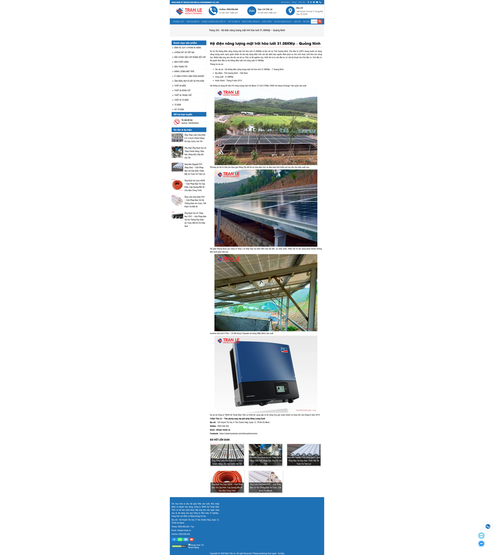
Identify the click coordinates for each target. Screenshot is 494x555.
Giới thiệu (285, 2)
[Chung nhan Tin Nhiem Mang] (196, 546)
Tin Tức (306, 21)
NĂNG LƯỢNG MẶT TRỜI (184, 71)
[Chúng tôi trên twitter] (314, 2)
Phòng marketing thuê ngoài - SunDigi (268, 553)
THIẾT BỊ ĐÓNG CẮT (182, 90)
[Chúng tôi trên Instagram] (311, 2)
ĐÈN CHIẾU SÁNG (250, 21)
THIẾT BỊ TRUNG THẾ (183, 95)
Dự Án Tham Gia (281, 21)
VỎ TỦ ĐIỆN (233, 21)
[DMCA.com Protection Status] (179, 546)
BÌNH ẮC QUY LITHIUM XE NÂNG (187, 47)
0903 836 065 (223, 426)
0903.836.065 (183, 526)
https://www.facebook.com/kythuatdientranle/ (239, 433)
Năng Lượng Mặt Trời (212, 21)
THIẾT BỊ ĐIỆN (192, 21)
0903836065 (193, 123)
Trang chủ (178, 21)
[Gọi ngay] (320, 2)
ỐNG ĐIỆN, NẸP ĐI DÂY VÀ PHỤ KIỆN (189, 81)
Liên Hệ (301, 2)
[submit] (319, 21)
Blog (294, 2)
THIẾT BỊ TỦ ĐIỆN (181, 100)
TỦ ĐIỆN (177, 105)
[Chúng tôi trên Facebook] (308, 2)
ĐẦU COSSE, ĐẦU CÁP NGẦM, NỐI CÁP (190, 57)
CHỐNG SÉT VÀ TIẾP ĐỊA (184, 52)
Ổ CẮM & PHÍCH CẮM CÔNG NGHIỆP (189, 76)
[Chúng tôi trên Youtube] (317, 2)
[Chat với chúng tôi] (481, 543)
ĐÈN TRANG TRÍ (180, 66)
